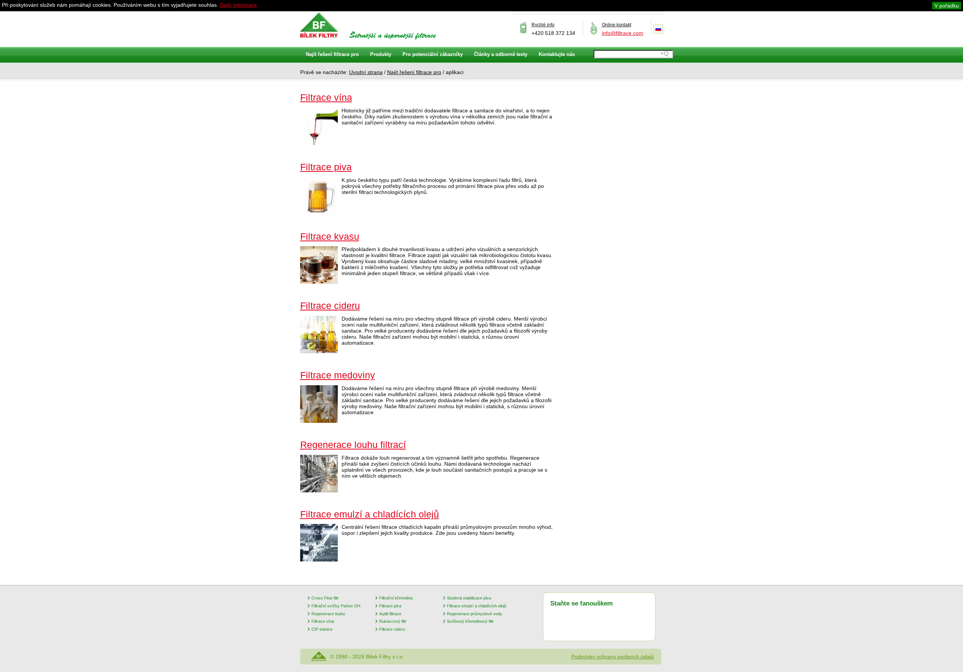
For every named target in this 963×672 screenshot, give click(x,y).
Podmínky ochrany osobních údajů (612, 657)
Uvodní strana (366, 72)
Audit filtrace (390, 613)
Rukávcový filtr (393, 621)
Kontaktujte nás (557, 54)
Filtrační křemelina (396, 598)
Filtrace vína (326, 97)
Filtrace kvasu (329, 236)
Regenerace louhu (328, 613)
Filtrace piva (326, 167)
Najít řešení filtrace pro (414, 72)
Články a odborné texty (500, 54)
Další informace (238, 5)
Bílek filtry (319, 25)
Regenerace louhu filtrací (353, 444)
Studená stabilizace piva (469, 598)
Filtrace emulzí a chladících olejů (369, 514)
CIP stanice (322, 629)
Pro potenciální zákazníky (433, 54)
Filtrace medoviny (337, 375)
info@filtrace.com (622, 33)
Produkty (380, 54)
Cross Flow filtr (325, 598)
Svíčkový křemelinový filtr (470, 621)
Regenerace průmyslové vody (474, 613)
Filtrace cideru (330, 305)
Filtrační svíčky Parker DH (335, 606)
